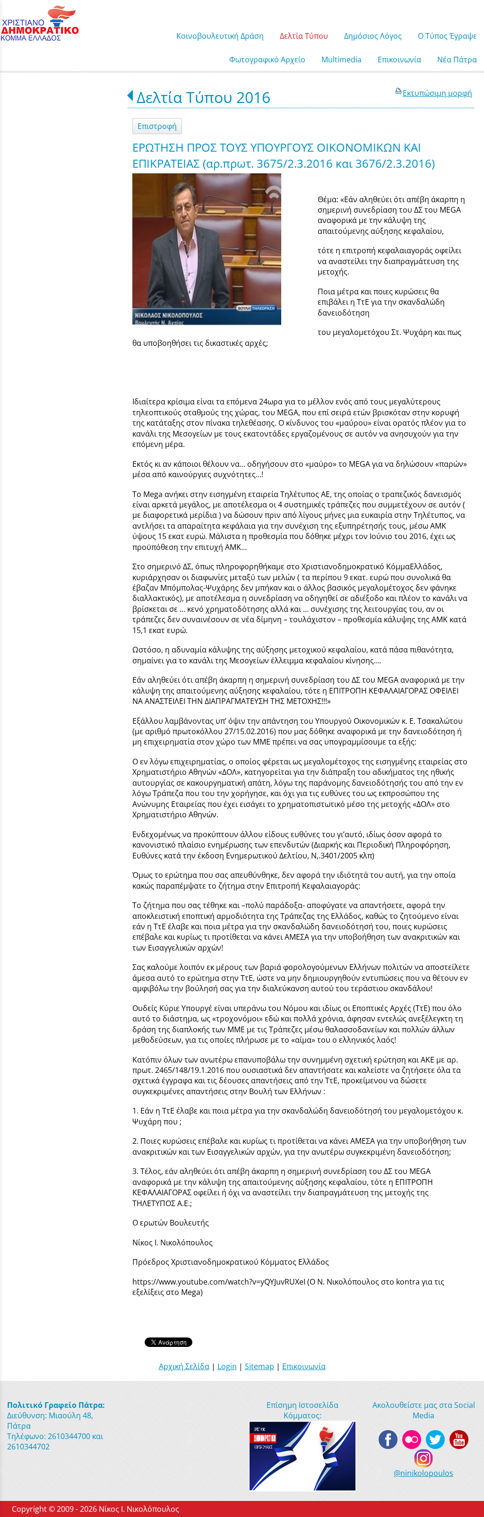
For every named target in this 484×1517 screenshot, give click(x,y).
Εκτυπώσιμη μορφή (437, 93)
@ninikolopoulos (423, 1473)
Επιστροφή (157, 126)
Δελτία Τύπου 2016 (203, 97)
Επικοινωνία (304, 1366)
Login (227, 1366)
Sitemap (259, 1366)
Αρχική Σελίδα (184, 1366)
